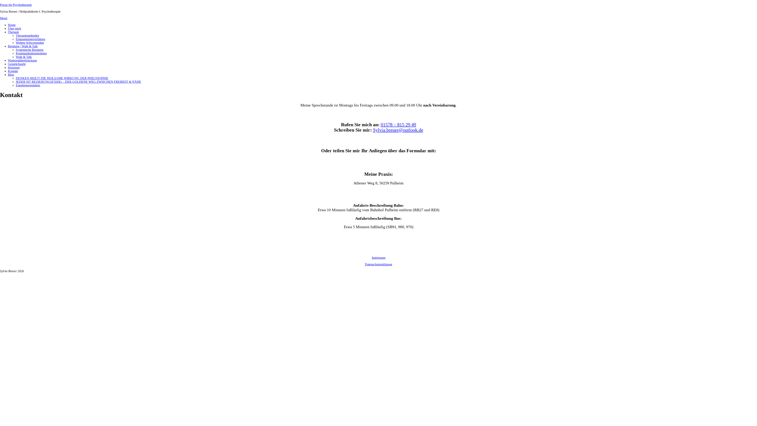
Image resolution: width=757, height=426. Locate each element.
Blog (11, 74)
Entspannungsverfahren (30, 39)
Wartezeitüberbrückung (22, 60)
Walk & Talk (24, 57)
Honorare (14, 67)
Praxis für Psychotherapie (16, 5)
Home (12, 25)
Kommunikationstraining (31, 53)
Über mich (14, 28)
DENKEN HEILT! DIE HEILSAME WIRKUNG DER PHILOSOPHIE (62, 78)
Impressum (378, 257)
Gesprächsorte (17, 64)
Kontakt (13, 71)
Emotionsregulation (28, 85)
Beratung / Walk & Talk (23, 46)
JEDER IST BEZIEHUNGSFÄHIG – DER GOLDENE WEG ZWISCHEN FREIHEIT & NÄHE (78, 81)
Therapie (13, 32)
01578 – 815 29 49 (398, 124)
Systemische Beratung (29, 49)
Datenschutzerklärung (378, 264)
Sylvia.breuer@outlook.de (398, 130)
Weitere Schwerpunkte (30, 42)
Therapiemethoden (27, 35)
